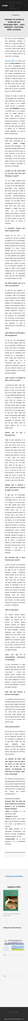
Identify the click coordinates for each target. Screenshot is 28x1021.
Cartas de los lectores (14, 876)
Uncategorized (15, 15)
